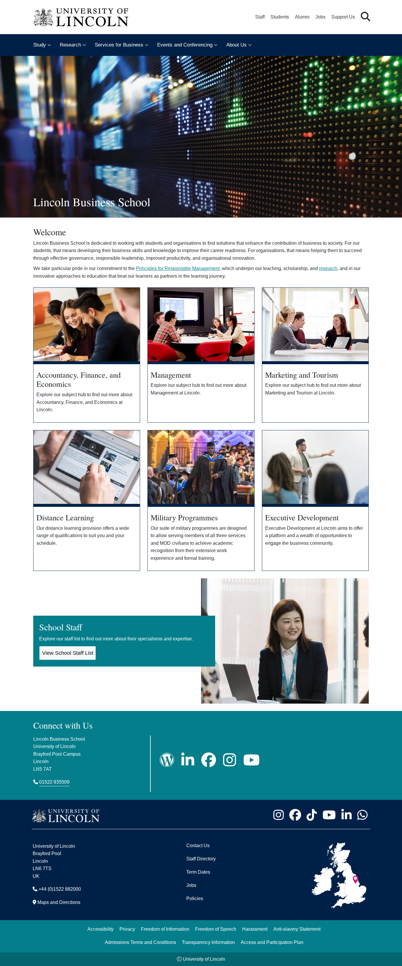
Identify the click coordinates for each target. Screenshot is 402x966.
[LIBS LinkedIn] (187, 760)
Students (279, 16)
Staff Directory (201, 858)
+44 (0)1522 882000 (60, 889)
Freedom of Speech (215, 929)
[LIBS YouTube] (251, 760)
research (328, 268)
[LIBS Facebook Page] (208, 760)
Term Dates (198, 872)
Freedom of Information (165, 929)
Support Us (343, 16)
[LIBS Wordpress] (167, 760)
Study (39, 45)
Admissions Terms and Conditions (140, 942)
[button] (365, 16)
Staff (260, 16)
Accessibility (100, 929)
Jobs (320, 16)
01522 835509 (54, 782)
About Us (236, 45)
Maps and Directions (58, 902)
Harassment (255, 929)
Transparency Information (208, 942)
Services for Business (119, 45)
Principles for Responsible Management (178, 268)
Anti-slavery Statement (296, 929)
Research (70, 45)
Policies (194, 898)
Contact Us (198, 845)
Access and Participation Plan (272, 942)
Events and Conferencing (184, 45)
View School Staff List (67, 653)
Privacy (127, 929)
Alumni (302, 16)
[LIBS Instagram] (229, 760)
